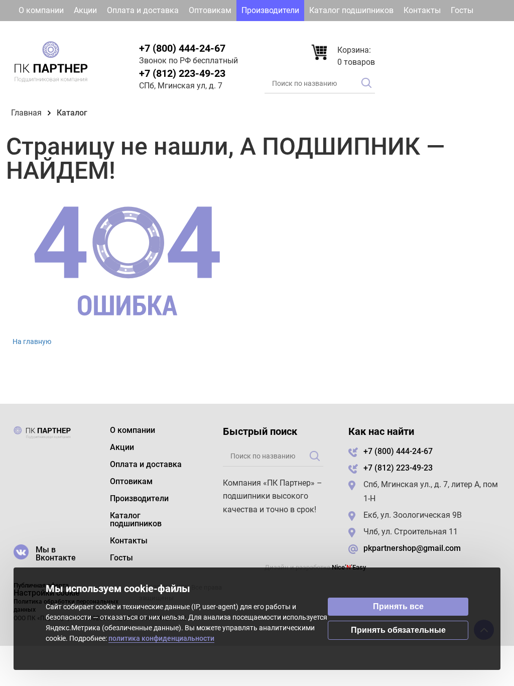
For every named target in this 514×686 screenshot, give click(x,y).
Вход (417, 31)
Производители (270, 10)
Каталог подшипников (351, 10)
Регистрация (470, 31)
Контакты (422, 10)
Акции (85, 10)
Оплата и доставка (143, 10)
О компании (41, 10)
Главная (26, 113)
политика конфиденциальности (161, 638)
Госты (462, 10)
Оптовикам (210, 10)
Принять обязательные (398, 630)
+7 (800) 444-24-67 (182, 48)
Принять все (398, 606)
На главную (32, 341)
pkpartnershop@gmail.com (412, 548)
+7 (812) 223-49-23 (182, 73)
